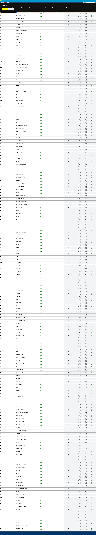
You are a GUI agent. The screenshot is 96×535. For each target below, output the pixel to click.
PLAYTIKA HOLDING (18, 338)
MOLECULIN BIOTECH (19, 281)
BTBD (0, 88)
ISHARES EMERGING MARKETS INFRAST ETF (21, 146)
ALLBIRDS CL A (18, 76)
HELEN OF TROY (18, 219)
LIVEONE (17, 277)
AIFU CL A (17, 36)
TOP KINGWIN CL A (18, 509)
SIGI (0, 406)
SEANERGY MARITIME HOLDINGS (20, 399)
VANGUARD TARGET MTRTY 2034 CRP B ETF (21, 488)
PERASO (17, 351)
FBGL (0, 161)
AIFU (0, 36)
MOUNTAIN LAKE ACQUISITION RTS (20, 289)
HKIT (0, 222)
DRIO (0, 137)
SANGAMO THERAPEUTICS (19, 396)
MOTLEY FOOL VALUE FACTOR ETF (20, 286)
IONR (0, 244)
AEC (0, 27)
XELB (0, 524)
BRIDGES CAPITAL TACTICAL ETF (20, 70)
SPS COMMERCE (18, 427)
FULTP (0, 183)
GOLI (0, 204)
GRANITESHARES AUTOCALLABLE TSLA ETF (21, 460)
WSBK (0, 521)
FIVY (0, 170)
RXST (0, 387)
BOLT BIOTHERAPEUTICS (19, 82)
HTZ (0, 231)
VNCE (0, 500)
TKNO (0, 458)
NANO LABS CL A (18, 293)
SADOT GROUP (18, 393)
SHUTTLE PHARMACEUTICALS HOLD (20, 403)
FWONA (1, 186)
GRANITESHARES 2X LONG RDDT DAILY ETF (21, 378)
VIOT (0, 494)
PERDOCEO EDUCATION (19, 347)
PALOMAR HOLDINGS (18, 336)
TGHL (0, 451)
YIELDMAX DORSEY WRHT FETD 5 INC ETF (21, 165)
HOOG (0, 226)
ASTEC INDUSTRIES (18, 52)
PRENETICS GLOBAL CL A (19, 348)
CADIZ (17, 94)
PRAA (0, 345)
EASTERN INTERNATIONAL (19, 143)
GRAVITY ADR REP (18, 210)
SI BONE (17, 405)
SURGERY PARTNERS (18, 397)
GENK (0, 189)
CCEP (0, 91)
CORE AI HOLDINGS (18, 97)
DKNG (0, 134)
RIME (0, 381)
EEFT (0, 140)
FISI (0, 168)
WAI (0, 509)
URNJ (0, 485)
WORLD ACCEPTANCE (19, 519)
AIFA (0, 33)
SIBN (0, 405)
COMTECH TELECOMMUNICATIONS (20, 106)
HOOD (0, 225)
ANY (0, 45)
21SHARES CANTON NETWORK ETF (20, 445)
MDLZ (0, 283)
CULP (0, 122)
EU (0, 155)
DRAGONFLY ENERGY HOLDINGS (20, 128)
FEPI (0, 167)
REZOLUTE (17, 390)
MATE (0, 280)
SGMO (0, 396)
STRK (0, 439)
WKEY (0, 518)
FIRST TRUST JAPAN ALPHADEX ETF (20, 171)
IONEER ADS (17, 244)
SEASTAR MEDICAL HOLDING (19, 234)
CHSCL (1, 100)
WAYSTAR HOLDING (18, 512)
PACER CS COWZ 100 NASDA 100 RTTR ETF (21, 372)
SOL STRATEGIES (18, 433)
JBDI (0, 253)
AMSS (0, 42)
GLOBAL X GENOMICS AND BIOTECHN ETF (21, 201)
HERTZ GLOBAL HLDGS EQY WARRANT (21, 232)
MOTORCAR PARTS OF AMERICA (20, 292)
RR (0, 384)
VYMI (0, 506)
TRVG (0, 476)
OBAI (0, 305)
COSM (0, 112)
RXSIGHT (17, 387)
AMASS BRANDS (18, 42)
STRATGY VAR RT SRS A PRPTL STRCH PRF (21, 436)
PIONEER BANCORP (18, 323)
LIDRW (1, 268)
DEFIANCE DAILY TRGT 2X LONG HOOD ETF (21, 228)
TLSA (0, 463)
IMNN (0, 235)
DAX (0, 125)
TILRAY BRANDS (18, 461)
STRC (0, 436)
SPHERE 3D (17, 45)
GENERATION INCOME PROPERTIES (20, 195)
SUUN (0, 442)
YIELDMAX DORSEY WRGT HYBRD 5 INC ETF (21, 170)
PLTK (0, 338)
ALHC (0, 39)
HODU (0, 223)
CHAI (0, 97)
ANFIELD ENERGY (18, 27)
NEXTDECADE (18, 299)
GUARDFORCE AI (18, 192)
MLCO (0, 290)
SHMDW (1, 400)
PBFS (0, 323)
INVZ (0, 241)
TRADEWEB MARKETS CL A (19, 479)
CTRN (0, 119)
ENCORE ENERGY (18, 155)
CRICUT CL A (17, 115)
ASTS (0, 54)
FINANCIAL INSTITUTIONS (19, 168)
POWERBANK (17, 442)
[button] (95, 0)
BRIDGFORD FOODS (18, 85)
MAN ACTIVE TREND (18, 280)
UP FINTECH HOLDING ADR (19, 454)
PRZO (0, 354)
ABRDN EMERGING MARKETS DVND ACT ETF (21, 30)
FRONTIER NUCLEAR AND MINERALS (20, 177)
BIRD (0, 76)
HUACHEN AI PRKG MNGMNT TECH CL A (21, 217)
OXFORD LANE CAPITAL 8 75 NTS (20, 320)
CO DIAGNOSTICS (18, 110)
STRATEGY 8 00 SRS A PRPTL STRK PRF (21, 439)
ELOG (0, 143)
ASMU (0, 51)
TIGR (0, 454)
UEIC (0, 482)
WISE (0, 516)
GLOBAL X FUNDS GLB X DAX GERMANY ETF (21, 125)
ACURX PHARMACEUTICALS (19, 24)
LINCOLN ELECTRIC (18, 265)
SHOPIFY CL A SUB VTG (19, 402)
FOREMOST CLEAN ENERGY (19, 174)
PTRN (0, 366)
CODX (0, 110)
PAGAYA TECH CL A (18, 332)
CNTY (0, 109)
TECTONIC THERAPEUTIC (19, 448)
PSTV (0, 360)
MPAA (0, 292)
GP (0, 207)
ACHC (0, 21)
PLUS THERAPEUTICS (18, 360)
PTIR (0, 363)
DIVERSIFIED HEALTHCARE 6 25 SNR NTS (21, 131)
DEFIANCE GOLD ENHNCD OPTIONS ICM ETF (21, 204)
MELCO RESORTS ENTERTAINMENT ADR (21, 290)
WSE (0, 522)
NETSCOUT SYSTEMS (19, 302)
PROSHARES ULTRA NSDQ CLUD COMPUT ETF (22, 412)
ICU (0, 234)
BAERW (1, 61)
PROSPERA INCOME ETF (19, 452)
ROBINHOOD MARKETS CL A (19, 225)
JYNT (0, 256)
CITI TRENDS (17, 119)
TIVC (0, 457)
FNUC (0, 177)
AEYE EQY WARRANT (18, 268)
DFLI (0, 128)
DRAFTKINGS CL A (18, 134)
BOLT (0, 82)
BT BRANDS (17, 88)
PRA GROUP (17, 345)
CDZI (0, 94)
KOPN (0, 259)
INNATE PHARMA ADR (18, 247)
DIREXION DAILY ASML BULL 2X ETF (20, 51)
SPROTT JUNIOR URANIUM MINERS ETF (21, 485)
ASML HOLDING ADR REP (19, 49)
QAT (0, 369)
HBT (0, 216)
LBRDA (1, 262)
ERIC (0, 152)
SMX (0, 415)
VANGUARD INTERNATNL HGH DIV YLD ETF (21, 506)
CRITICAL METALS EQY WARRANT (20, 116)
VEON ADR (17, 491)
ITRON (17, 250)
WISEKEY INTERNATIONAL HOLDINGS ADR (21, 518)
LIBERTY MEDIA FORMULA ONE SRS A (21, 186)
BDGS (0, 70)
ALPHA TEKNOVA (18, 458)
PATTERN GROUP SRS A (19, 366)
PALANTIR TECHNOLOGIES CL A (20, 339)
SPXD (0, 430)
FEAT (0, 165)
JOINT (17, 256)
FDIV (0, 164)
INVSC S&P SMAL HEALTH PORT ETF (20, 357)
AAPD (0, 15)
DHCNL (1, 131)
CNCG (0, 107)
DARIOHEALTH (18, 137)
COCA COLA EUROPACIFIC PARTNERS (21, 91)
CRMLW (1, 116)
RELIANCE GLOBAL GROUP (19, 159)
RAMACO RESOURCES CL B (19, 284)
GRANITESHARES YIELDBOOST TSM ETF (21, 467)
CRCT (0, 115)
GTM (0, 213)
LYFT (0, 278)
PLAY (0, 335)
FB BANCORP (17, 162)
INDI (0, 238)
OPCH (0, 314)
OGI (0, 308)
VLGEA (1, 497)
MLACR (1, 289)
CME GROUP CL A (18, 104)
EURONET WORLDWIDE (19, 140)
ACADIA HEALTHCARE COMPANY (20, 21)
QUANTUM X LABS (18, 375)
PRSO (0, 351)
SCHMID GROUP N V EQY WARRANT (20, 400)
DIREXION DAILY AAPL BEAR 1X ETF (20, 15)
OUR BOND (17, 305)
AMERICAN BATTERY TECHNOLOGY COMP (21, 18)
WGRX (0, 513)
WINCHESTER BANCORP (19, 521)
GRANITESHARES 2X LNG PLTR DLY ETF (21, 363)
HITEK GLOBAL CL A (18, 222)
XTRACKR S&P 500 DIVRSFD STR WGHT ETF (21, 430)
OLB (0, 311)
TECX (0, 448)
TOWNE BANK (18, 470)
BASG (0, 64)
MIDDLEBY (17, 287)
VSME (0, 503)
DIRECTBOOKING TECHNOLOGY (20, 528)
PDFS (0, 326)
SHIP (0, 399)
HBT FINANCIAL (18, 216)
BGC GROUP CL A (18, 73)
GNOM (0, 201)
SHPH (0, 403)
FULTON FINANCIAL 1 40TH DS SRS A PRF (21, 183)
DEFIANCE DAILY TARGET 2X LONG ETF (21, 317)
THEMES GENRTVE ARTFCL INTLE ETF (21, 516)
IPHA (0, 247)
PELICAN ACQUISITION (19, 329)
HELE (0, 219)
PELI (0, 329)
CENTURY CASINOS (18, 109)
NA (0, 293)
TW (0, 479)
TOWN (0, 470)
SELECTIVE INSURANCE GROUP (20, 406)
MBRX (0, 281)
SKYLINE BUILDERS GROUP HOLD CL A (21, 409)
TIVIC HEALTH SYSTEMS (19, 457)
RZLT (0, 390)
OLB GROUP (17, 311)
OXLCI (0, 320)
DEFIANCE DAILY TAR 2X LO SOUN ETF (21, 424)
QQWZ (0, 372)
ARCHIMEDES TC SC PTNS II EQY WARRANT (21, 58)
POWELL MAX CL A (18, 342)
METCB (1, 284)
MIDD (0, 287)
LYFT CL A (17, 278)
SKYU (0, 412)
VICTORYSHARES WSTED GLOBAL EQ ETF (21, 198)
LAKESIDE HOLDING (18, 274)
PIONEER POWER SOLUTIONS (20, 344)
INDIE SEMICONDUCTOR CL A (20, 238)
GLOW (0, 198)
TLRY (0, 461)
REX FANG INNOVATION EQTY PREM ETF (21, 167)
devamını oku (12, 534)
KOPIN (17, 259)
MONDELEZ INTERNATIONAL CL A (20, 283)
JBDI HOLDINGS (18, 253)
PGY (0, 332)
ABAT (0, 18)
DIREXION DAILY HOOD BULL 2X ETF (20, 223)
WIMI (0, 515)
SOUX (0, 424)
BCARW (1, 67)
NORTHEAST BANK (18, 296)
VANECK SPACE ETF (18, 510)
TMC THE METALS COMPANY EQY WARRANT (21, 464)
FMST (0, 174)
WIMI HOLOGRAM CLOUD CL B (20, 515)
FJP (0, 171)
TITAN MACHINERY (18, 455)
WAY (0, 512)
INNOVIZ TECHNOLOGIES (19, 241)
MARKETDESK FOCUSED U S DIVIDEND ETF (21, 164)
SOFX (0, 421)
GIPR (0, 195)
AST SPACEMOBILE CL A (19, 54)
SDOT (0, 393)
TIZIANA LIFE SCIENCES (19, 463)
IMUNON (17, 235)
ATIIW (0, 58)
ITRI (0, 250)
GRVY (0, 210)
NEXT (0, 299)
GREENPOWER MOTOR (19, 207)
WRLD (0, 519)
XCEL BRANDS (18, 524)
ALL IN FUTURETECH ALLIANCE (20, 33)
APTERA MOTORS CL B (19, 394)
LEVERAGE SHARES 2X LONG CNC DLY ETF (21, 107)
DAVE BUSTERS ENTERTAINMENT (20, 335)
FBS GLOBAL (17, 161)
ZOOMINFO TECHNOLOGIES (19, 213)
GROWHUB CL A (18, 451)
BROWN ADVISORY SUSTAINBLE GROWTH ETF (22, 64)
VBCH (0, 488)
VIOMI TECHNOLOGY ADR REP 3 (20, 494)
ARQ (0, 48)
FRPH (0, 180)
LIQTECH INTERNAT (18, 271)
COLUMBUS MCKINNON (19, 103)
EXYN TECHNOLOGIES (19, 158)
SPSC (0, 427)
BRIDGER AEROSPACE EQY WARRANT (20, 61)
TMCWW (1, 464)
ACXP (0, 24)
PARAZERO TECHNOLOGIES (19, 354)
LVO (0, 277)
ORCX (0, 317)
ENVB (0, 149)
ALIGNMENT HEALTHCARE (19, 39)
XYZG (0, 525)
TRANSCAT (17, 473)
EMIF (0, 146)
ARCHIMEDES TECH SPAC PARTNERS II (21, 57)
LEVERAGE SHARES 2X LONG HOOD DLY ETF (21, 226)
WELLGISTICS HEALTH (19, 513)
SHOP (0, 402)
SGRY (0, 397)
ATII (0, 57)
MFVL (0, 286)
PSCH (0, 357)
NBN (0, 296)
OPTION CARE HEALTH (19, 314)
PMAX (0, 342)
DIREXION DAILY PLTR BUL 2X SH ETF (21, 341)
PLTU (0, 341)
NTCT (0, 302)
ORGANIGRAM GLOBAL (19, 308)
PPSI (0, 344)
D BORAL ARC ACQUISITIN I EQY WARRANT (21, 67)
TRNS (0, 473)
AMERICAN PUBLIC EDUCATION (20, 46)
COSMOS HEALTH (18, 112)
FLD (0, 173)
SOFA (0, 418)
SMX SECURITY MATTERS (19, 415)
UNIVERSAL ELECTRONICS (19, 482)
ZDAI (0, 528)
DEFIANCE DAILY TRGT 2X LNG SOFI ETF (21, 421)
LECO (0, 265)
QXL (0, 375)
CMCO (0, 103)
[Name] (95, 2)
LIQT (0, 271)
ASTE (0, 52)
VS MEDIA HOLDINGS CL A (19, 503)
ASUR (0, 55)
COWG (1, 113)
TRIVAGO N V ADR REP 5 (19, 476)
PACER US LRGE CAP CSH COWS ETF (20, 113)
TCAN (0, 445)
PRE (0, 348)
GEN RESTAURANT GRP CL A (19, 189)
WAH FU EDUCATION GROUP (19, 507)
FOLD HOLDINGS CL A (19, 173)
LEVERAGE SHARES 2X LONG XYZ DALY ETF (21, 525)
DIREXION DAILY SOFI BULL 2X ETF (20, 418)
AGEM (0, 30)
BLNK (0, 79)
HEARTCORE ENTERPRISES (19, 229)
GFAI (0, 192)
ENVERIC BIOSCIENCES (19, 149)
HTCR (0, 229)
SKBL (0, 409)
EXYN (0, 158)
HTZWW (1, 232)
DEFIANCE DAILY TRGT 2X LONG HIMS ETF (21, 220)
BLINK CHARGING (18, 79)
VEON (0, 491)
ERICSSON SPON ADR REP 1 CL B (20, 152)
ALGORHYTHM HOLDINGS (19, 381)
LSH (0, 274)
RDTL (0, 378)
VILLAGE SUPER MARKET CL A (20, 497)
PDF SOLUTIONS (18, 326)
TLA (0, 460)
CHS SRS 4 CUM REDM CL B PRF (20, 100)
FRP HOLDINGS (18, 180)
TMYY (0, 467)
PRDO (0, 347)
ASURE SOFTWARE (18, 55)
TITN (0, 455)
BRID (0, 85)
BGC (0, 73)
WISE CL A (17, 522)
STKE (0, 433)
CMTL (0, 106)
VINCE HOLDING (18, 500)
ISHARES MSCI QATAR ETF (19, 369)
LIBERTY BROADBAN (18, 262)
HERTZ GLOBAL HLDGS (19, 231)
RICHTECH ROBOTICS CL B (19, 384)
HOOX (0, 228)
